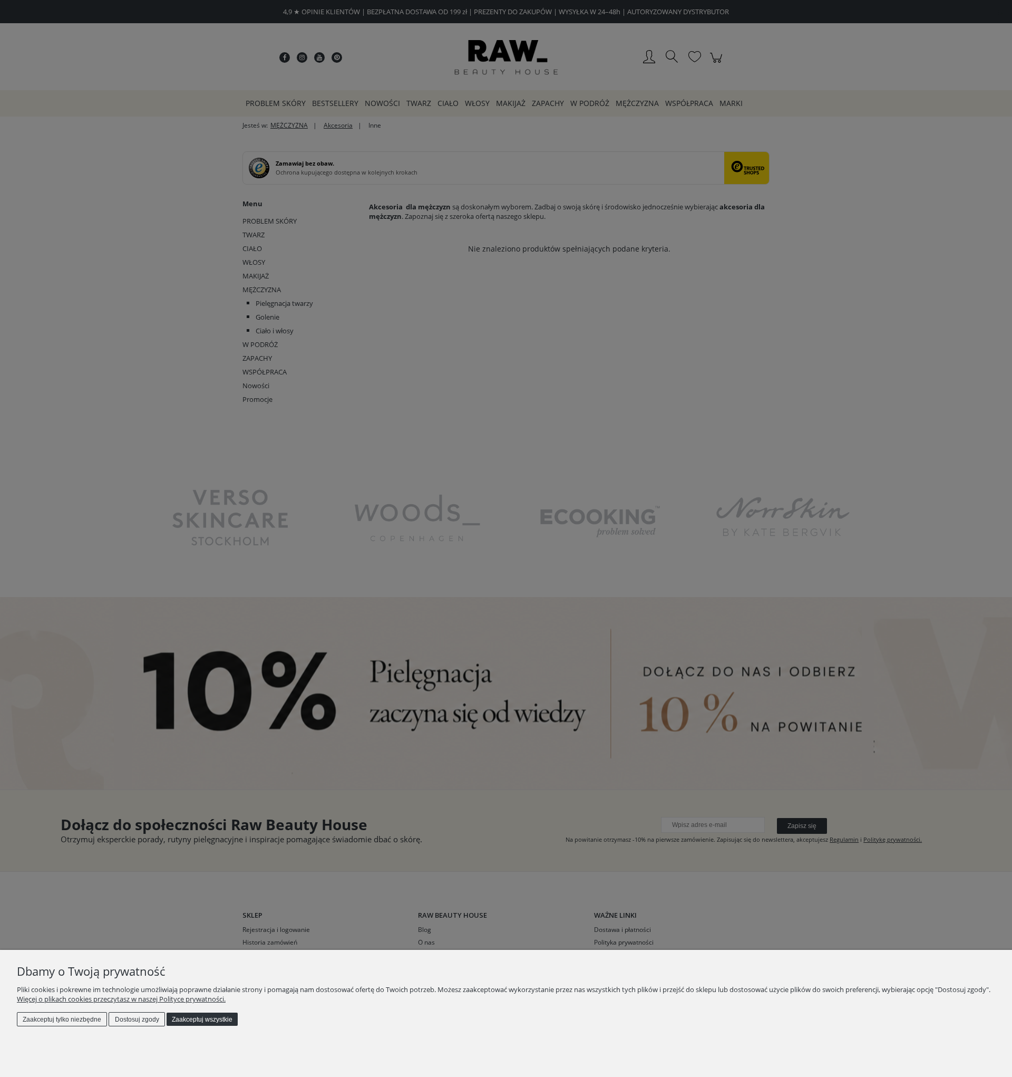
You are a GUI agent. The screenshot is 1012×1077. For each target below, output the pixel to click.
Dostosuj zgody (137, 1019)
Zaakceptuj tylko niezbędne (62, 1019)
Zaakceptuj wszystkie (202, 1019)
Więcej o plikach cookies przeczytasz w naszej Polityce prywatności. (121, 999)
